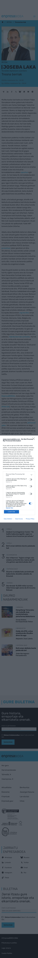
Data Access (19, 519)
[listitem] (19, 474)
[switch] (30, 479)
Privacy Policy (30, 519)
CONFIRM (11, 512)
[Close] (34, 439)
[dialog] (19, 479)
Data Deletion (8, 519)
